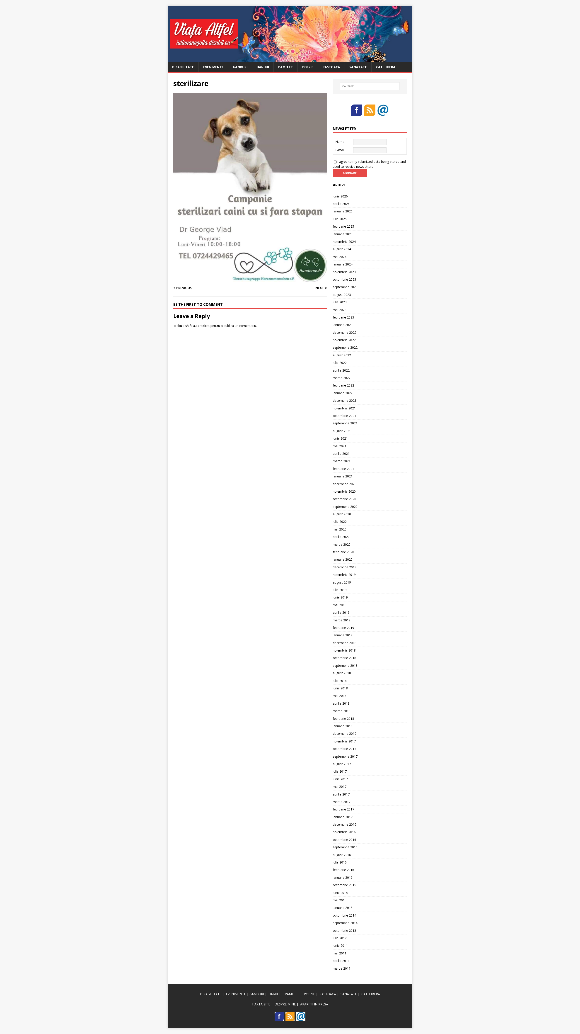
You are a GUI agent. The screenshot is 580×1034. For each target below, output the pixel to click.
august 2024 (342, 249)
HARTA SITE (261, 1004)
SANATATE (358, 67)
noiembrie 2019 (344, 574)
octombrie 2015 (344, 885)
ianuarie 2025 (343, 234)
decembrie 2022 (344, 332)
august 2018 (342, 673)
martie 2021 (341, 461)
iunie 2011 (340, 945)
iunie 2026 (340, 196)
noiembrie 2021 (344, 408)
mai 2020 (339, 529)
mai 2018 (339, 695)
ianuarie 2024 (343, 264)
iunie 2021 (340, 438)
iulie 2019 (340, 590)
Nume (339, 141)
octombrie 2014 (344, 915)
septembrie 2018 (345, 665)
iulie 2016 (340, 862)
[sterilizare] (250, 279)
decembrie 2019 (344, 567)
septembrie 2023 (345, 287)
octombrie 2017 (344, 749)
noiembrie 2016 (344, 832)
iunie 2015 (340, 892)
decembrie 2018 (344, 643)
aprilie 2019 (341, 612)
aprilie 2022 (341, 370)
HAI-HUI (263, 67)
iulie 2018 (340, 681)
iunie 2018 (340, 688)
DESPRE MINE (285, 1004)
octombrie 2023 (344, 279)
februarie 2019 (343, 627)
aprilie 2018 (341, 703)
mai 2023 (339, 310)
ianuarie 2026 (343, 211)
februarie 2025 (343, 226)
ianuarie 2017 (343, 817)
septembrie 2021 (345, 423)
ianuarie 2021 (343, 476)
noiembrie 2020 (344, 491)
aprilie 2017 (341, 794)
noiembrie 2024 (344, 241)
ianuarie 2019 (343, 635)
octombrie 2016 (344, 839)
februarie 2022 (343, 385)
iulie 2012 (340, 938)
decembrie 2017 (344, 733)
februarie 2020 (343, 552)
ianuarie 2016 (343, 877)
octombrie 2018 (344, 658)
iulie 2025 (340, 219)
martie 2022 (341, 378)
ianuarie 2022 (343, 393)
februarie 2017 (343, 809)
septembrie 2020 (345, 506)
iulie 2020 (340, 521)
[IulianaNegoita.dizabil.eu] (290, 59)
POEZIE (307, 67)
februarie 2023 (343, 317)
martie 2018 (341, 711)
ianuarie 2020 (343, 559)
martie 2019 (341, 620)
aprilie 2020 (341, 537)
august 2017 (342, 764)
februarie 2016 (343, 870)
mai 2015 (339, 900)
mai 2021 (339, 446)
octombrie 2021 (344, 416)
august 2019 (342, 582)
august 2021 (342, 431)
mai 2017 (339, 786)
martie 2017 (341, 802)
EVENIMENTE (213, 67)
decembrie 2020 (344, 484)
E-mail (339, 150)
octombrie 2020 (344, 499)
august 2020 (342, 514)
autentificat (201, 326)
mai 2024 (339, 257)
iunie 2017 (340, 779)
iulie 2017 (340, 771)
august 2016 (342, 855)
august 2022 (342, 355)
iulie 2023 (340, 302)
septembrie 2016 (345, 847)
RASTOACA (331, 67)
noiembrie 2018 (344, 650)
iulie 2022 (340, 362)
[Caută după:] (369, 86)
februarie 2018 (343, 718)
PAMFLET (285, 67)
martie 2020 (341, 544)
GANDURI (240, 67)
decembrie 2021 (344, 400)
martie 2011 (341, 968)
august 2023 (342, 294)
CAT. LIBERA (385, 67)
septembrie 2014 (345, 923)
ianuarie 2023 (343, 325)
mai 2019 (339, 605)
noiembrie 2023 (344, 272)
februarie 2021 (343, 469)
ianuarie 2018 (343, 726)
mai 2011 (339, 953)
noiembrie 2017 (344, 741)
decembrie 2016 (344, 824)
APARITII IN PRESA (314, 1004)
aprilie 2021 (341, 453)
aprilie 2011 (341, 961)
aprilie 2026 (341, 204)
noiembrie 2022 (344, 340)
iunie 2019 (340, 597)
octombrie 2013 (344, 930)
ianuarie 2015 (343, 907)
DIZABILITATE (183, 67)
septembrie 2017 (345, 756)
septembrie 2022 (345, 347)
